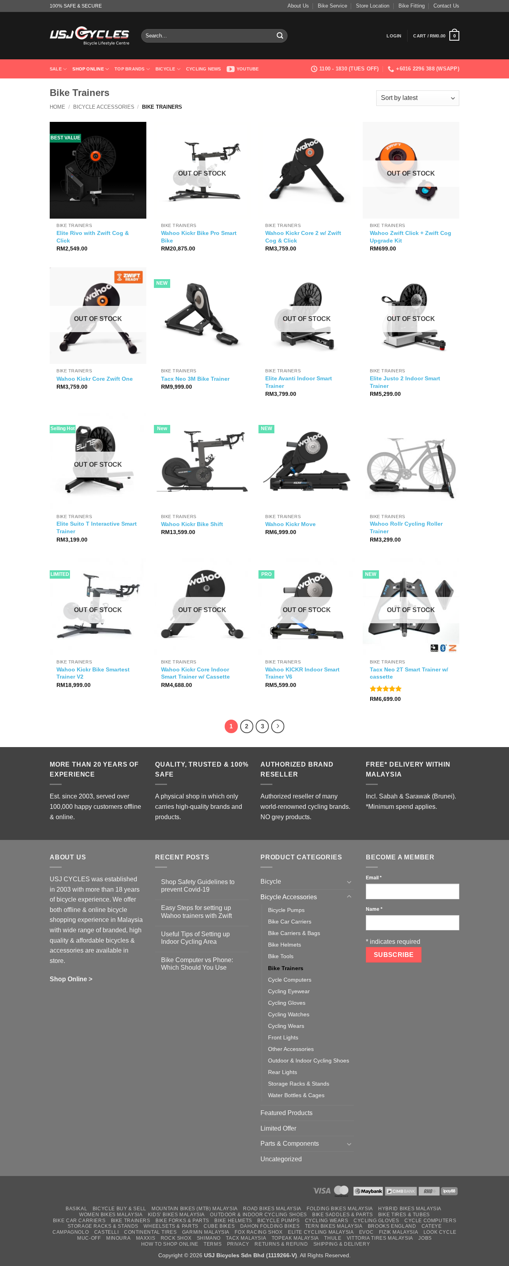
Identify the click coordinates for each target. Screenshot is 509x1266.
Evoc (366, 1232)
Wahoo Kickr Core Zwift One (94, 379)
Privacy (238, 1244)
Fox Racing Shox (258, 1232)
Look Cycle (440, 1232)
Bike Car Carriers (289, 921)
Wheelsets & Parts (171, 1226)
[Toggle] (349, 881)
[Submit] (280, 36)
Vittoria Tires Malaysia (380, 1238)
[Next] (278, 726)
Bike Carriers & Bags (294, 933)
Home (57, 107)
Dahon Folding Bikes (270, 1226)
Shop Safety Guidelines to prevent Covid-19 (198, 886)
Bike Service (332, 6)
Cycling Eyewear (289, 991)
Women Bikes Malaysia (110, 1214)
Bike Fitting (411, 6)
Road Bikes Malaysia (272, 1208)
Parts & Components (289, 1143)
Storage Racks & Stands (298, 1083)
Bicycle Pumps (286, 910)
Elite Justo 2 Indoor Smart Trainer (405, 382)
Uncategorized (281, 1159)
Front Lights (283, 1037)
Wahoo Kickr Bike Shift (192, 524)
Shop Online (87, 69)
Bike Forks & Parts (182, 1220)
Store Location (372, 6)
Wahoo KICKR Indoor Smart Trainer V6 (302, 673)
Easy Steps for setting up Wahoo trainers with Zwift (196, 911)
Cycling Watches (288, 1014)
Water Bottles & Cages (296, 1095)
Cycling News (203, 69)
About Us (298, 6)
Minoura (118, 1238)
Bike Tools (280, 956)
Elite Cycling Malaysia (321, 1232)
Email (374, 878)
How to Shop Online (169, 1244)
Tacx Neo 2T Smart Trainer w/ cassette (409, 673)
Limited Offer (278, 1128)
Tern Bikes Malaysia (334, 1226)
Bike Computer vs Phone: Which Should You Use (197, 964)
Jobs (424, 1238)
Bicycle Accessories (103, 107)
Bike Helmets (284, 944)
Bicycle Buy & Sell (119, 1208)
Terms (212, 1244)
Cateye (432, 1226)
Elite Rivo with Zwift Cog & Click (92, 237)
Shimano (209, 1238)
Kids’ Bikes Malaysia (176, 1214)
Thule (332, 1238)
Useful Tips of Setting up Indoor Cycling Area (195, 938)
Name (374, 909)
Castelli (106, 1232)
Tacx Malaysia (246, 1238)
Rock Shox (176, 1238)
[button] (394, 36)
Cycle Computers (289, 979)
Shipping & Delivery (341, 1244)
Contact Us (446, 6)
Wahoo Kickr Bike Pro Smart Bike (199, 237)
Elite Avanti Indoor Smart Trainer (298, 382)
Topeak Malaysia (295, 1238)
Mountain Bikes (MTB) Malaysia (195, 1208)
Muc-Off (89, 1238)
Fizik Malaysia (398, 1232)
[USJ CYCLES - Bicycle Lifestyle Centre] (89, 35)
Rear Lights (282, 1072)
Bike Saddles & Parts (342, 1214)
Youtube (248, 69)
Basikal (76, 1208)
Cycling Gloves (286, 1003)
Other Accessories (291, 1049)
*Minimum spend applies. (401, 806)
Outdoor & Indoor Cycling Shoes (308, 1060)
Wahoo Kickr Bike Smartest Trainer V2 (93, 673)
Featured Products (286, 1112)
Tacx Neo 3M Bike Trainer (195, 379)
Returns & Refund (281, 1244)
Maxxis (145, 1238)
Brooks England (392, 1226)
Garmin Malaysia (205, 1232)
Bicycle (165, 69)
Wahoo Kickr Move (290, 524)
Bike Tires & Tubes (404, 1214)
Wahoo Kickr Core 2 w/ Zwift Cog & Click (303, 237)
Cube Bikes (219, 1226)
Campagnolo (70, 1232)
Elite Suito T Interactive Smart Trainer (96, 527)
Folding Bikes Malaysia (340, 1208)
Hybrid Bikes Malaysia (409, 1208)
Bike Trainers (285, 968)
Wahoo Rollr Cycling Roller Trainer (406, 527)
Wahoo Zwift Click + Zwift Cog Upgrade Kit (410, 237)
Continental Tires (150, 1232)
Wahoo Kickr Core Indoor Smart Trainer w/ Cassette (195, 673)
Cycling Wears (286, 1026)
